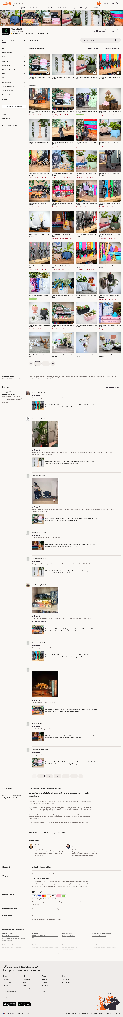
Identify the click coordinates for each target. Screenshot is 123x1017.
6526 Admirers (6, 118)
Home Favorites (49, 8)
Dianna (34, 558)
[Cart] (117, 3)
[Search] (98, 3)
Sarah (33, 392)
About (23, 40)
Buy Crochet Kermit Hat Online (11, 947)
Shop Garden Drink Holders (10, 936)
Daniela (34, 585)
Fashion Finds (62, 8)
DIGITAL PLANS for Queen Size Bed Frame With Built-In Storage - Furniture (45, 937)
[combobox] (54, 3)
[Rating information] (12, 34)
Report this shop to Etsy (9, 125)
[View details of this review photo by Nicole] (45, 684)
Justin (34, 642)
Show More (61, 954)
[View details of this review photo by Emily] (45, 491)
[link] (31, 363)
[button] (100, 31)
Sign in (106, 3)
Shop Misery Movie (68, 949)
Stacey (34, 723)
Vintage (73, 8)
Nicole (34, 669)
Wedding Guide (85, 8)
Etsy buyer (35, 749)
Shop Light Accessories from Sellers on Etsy (45, 947)
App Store (9, 1004)
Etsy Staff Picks (34, 8)
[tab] (14, 48)
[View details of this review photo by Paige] (45, 434)
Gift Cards (97, 8)
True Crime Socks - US (99, 936)
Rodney (34, 532)
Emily (33, 475)
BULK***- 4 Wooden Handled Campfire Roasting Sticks (14, 939)
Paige (33, 418)
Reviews (13, 40)
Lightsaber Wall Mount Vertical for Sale (104, 947)
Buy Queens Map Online (69, 947)
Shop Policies (34, 40)
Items (4, 40)
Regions (117, 1013)
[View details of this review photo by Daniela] (45, 600)
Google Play (24, 1004)
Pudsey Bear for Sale (68, 936)
